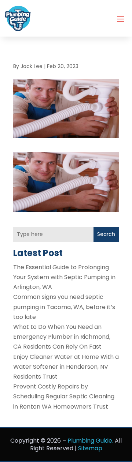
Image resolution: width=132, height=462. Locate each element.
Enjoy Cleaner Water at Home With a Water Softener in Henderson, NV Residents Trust (66, 367)
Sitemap (90, 448)
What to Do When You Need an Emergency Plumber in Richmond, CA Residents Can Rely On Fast (61, 337)
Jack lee (32, 66)
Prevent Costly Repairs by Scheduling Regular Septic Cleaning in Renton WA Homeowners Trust (63, 396)
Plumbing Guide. (90, 440)
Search (106, 234)
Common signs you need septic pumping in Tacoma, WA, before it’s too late (64, 307)
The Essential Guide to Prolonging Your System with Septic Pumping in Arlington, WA (64, 277)
